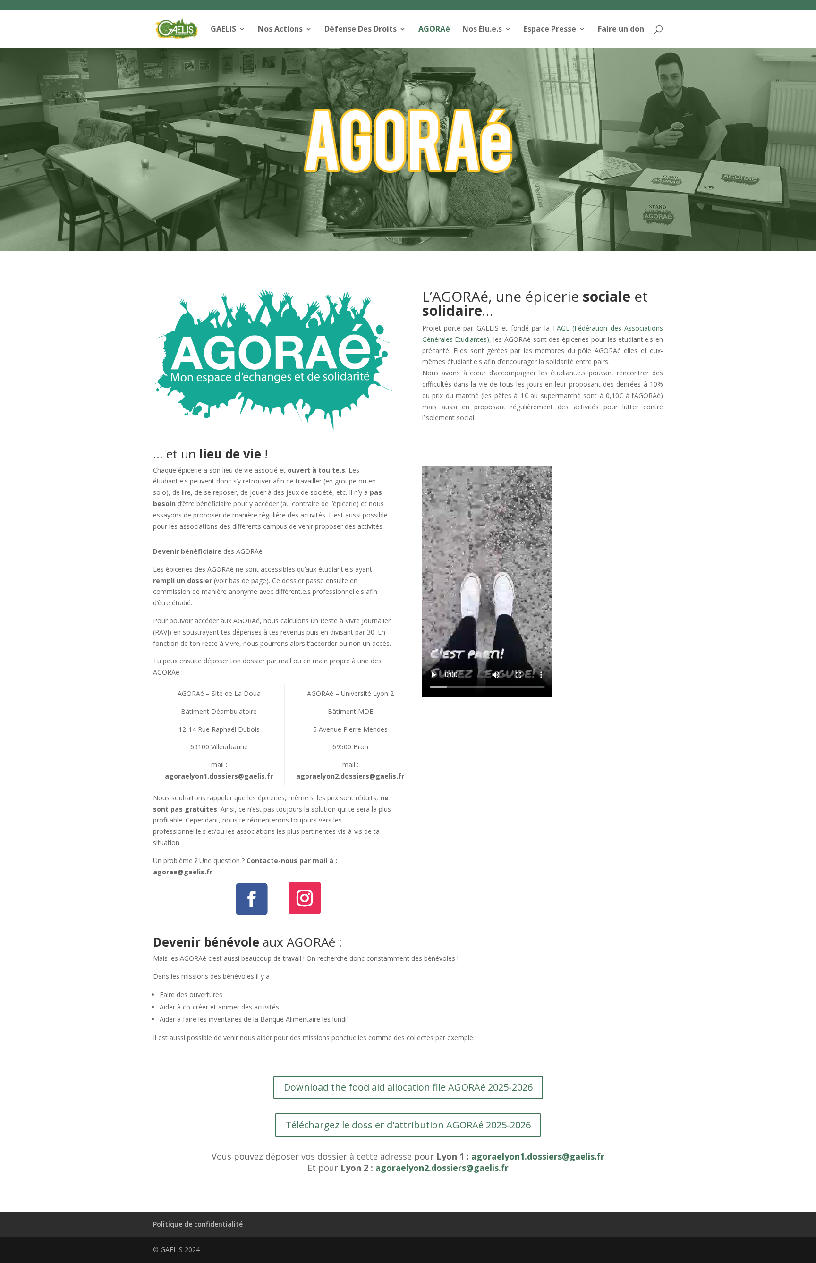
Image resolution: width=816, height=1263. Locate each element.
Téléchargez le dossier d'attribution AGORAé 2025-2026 (408, 1125)
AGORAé (434, 29)
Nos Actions (280, 29)
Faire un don (621, 29)
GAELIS (223, 29)
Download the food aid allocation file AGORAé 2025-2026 (408, 1087)
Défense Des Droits (360, 29)
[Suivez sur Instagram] (305, 898)
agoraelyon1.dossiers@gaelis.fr (537, 1156)
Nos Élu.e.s (482, 29)
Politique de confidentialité (198, 1224)
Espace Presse (550, 29)
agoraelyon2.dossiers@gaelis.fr (442, 1167)
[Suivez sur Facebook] (251, 899)
